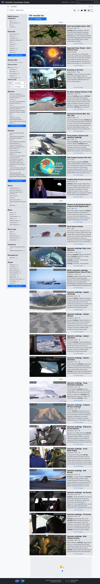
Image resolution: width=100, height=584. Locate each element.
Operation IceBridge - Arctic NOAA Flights (77, 449)
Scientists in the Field (75, 70)
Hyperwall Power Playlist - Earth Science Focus (79, 49)
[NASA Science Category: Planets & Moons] (79, 72)
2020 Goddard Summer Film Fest (79, 157)
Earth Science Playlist (75, 226)
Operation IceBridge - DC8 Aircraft (76, 471)
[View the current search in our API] (74, 10)
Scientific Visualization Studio (17, 2)
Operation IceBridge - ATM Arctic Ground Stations (79, 427)
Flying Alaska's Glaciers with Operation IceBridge (77, 136)
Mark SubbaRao (74, 580)
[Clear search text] (94, 2)
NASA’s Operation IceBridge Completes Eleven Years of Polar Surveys (79, 271)
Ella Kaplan (73, 581)
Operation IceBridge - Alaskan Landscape (78, 293)
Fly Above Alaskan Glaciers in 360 (79, 92)
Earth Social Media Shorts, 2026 (78, 26)
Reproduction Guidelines (56, 581)
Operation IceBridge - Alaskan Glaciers (78, 315)
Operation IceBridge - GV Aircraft (79, 492)
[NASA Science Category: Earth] (78, 28)
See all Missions (17, 126)
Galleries (66, 2)
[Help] (8, 6)
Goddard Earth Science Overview (79, 179)
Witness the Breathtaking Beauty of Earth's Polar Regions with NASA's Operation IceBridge (79, 205)
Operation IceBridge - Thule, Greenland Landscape (77, 384)
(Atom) (92, 11)
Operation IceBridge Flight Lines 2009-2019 (79, 249)
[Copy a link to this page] (78, 10)
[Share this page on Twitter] (81, 10)
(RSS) (91, 9)
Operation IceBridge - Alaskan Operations (78, 337)
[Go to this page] (48, 34)
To (9, 86)
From (10, 83)
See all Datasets (17, 181)
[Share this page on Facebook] (85, 10)
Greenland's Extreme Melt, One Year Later (78, 114)
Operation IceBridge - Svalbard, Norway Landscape (78, 406)
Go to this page (78, 43)
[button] (44, 18)
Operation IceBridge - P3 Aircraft (79, 514)
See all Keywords (17, 55)
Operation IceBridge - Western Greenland (78, 359)
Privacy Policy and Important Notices (53, 580)
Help (72, 2)
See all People (17, 286)
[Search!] (97, 2)
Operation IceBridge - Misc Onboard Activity (77, 537)
